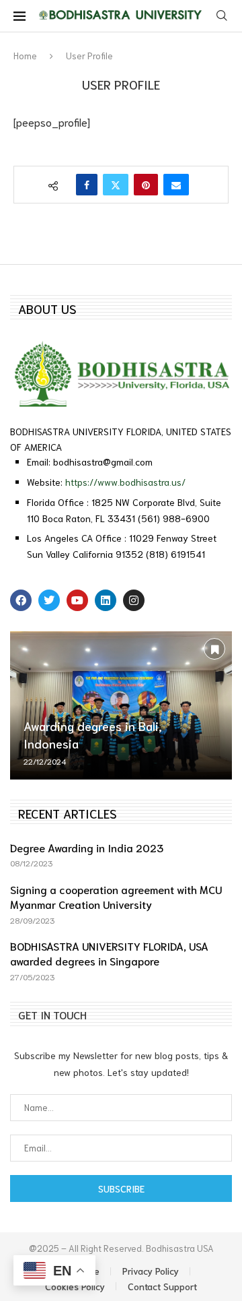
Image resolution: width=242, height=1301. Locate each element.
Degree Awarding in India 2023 (86, 847)
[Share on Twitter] (115, 184)
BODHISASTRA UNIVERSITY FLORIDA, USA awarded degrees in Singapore (109, 953)
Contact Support (162, 1286)
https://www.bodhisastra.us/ (125, 482)
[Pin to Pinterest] (146, 184)
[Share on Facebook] (86, 184)
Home (25, 55)
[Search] (222, 16)
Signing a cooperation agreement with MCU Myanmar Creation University (116, 896)
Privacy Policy (150, 1271)
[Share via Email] (176, 184)
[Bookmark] (214, 649)
